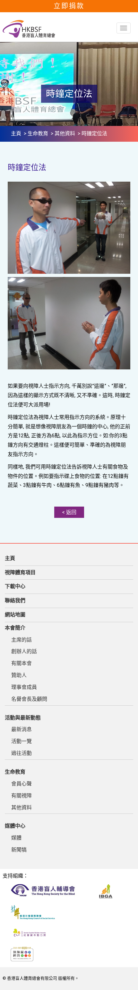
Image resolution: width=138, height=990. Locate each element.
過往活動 (21, 753)
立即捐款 (69, 6)
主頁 (16, 133)
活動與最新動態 (23, 718)
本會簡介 (15, 628)
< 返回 (69, 512)
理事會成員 (24, 687)
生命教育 (38, 133)
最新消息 (21, 729)
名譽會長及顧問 (29, 699)
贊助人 (19, 675)
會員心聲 (21, 784)
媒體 (16, 838)
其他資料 (65, 133)
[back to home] (29, 29)
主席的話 (21, 640)
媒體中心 (15, 826)
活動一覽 (21, 741)
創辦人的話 (24, 651)
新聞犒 (19, 850)
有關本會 (21, 663)
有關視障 (21, 796)
